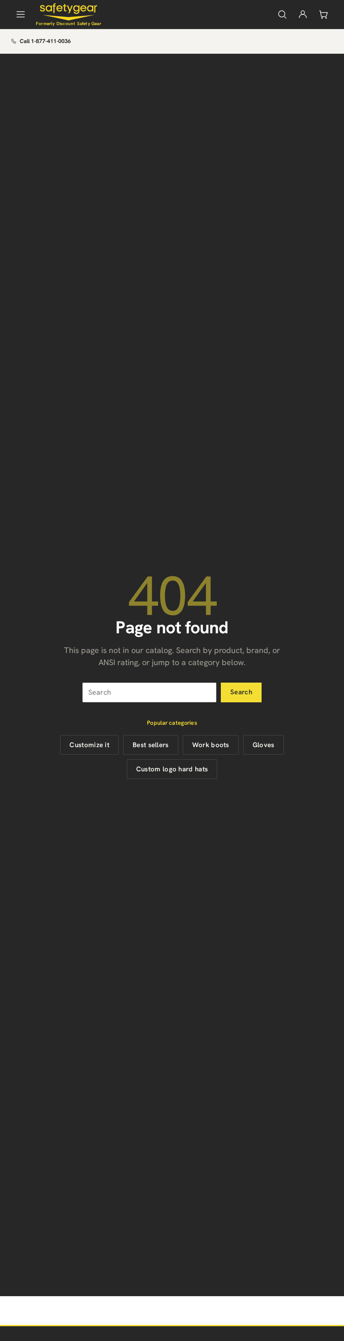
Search (241, 692)
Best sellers (151, 744)
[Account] (303, 14)
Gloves (264, 744)
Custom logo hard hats (172, 769)
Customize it (89, 744)
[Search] (282, 14)
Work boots (210, 744)
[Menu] (20, 14)
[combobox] (149, 692)
